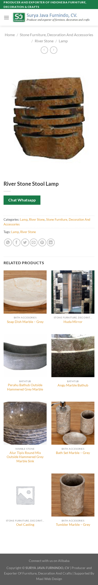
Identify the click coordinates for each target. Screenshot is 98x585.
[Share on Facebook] (16, 242)
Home (10, 34)
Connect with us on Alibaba (49, 561)
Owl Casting (25, 524)
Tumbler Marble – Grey (73, 524)
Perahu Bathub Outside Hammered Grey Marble (25, 387)
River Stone (44, 41)
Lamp (63, 41)
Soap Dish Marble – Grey (25, 322)
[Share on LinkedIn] (51, 242)
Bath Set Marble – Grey (73, 453)
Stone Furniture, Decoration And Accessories (56, 34)
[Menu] (6, 17)
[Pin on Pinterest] (42, 242)
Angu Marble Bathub (73, 385)
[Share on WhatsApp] (8, 242)
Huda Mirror (73, 322)
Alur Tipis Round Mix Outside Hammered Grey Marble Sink (25, 457)
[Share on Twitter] (25, 242)
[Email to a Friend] (34, 242)
